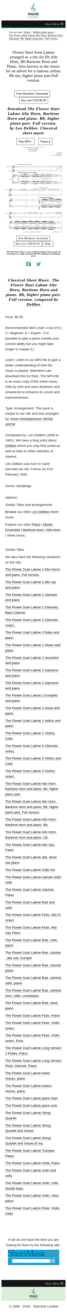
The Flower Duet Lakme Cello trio (30, 870)
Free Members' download (33, 238)
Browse (10, 512)
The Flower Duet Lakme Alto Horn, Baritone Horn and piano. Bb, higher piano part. (32, 789)
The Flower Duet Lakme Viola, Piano (32, 1163)
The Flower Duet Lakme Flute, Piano (32, 1015)
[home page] (33, 11)
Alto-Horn (53, 530)
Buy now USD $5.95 (33, 100)
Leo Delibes (40, 512)
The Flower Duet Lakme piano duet (31, 1098)
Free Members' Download (32, 93)
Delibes (34, 304)
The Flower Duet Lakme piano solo (31, 1105)
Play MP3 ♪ (25, 141)
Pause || (45, 141)
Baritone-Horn (33, 530)
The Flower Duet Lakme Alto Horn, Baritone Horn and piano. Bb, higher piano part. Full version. (32, 807)
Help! (48, 243)
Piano (36, 524)
